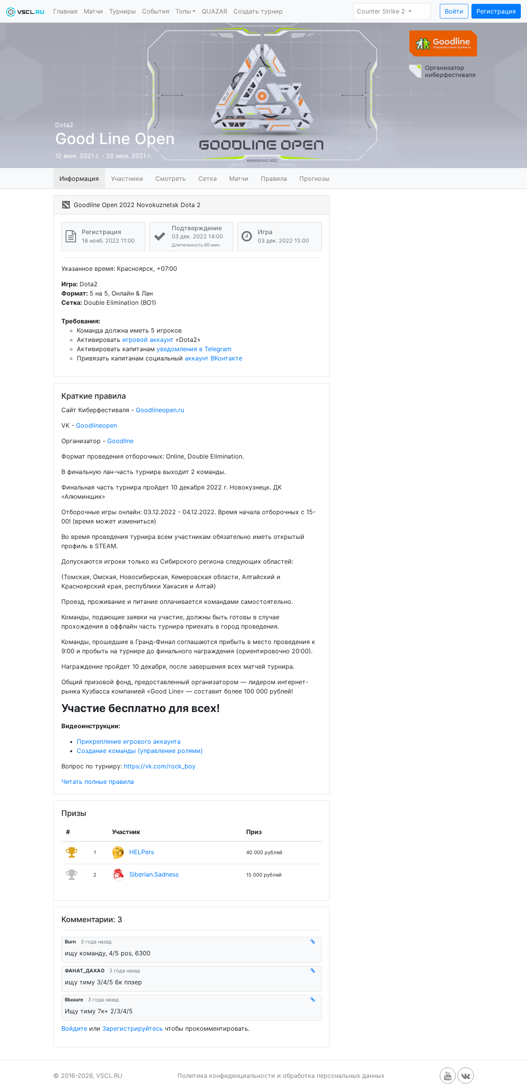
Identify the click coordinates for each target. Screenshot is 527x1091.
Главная (65, 11)
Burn (70, 942)
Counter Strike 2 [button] (382, 11)
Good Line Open (115, 138)
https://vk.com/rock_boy (160, 766)
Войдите (74, 1028)
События (155, 11)
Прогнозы (314, 178)
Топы (183, 11)
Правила (274, 178)
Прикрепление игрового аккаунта (129, 741)
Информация (79, 178)
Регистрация (496, 11)
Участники (127, 178)
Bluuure (74, 1000)
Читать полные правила (97, 781)
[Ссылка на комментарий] (314, 942)
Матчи (93, 11)
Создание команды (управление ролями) (140, 751)
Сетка (207, 178)
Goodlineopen (96, 425)
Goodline (120, 441)
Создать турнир (258, 11)
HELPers (141, 852)
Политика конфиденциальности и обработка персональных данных (281, 1075)
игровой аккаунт (148, 339)
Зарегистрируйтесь (132, 1028)
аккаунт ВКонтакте (213, 358)
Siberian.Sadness (154, 874)
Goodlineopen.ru (160, 410)
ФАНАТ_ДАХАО (85, 971)
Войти (454, 11)
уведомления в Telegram (194, 349)
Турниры (122, 11)
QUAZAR (214, 11)
